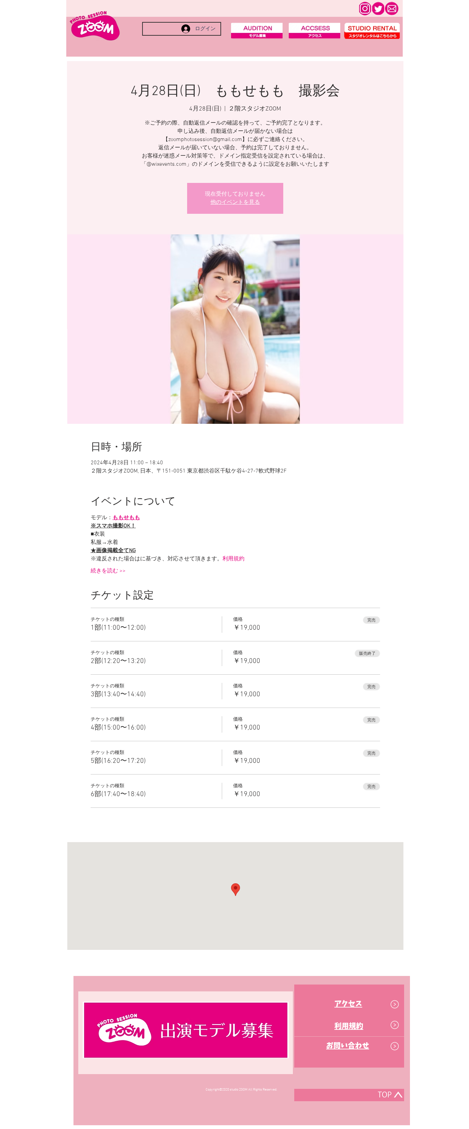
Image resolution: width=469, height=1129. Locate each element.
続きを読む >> (108, 571)
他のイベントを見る (235, 202)
